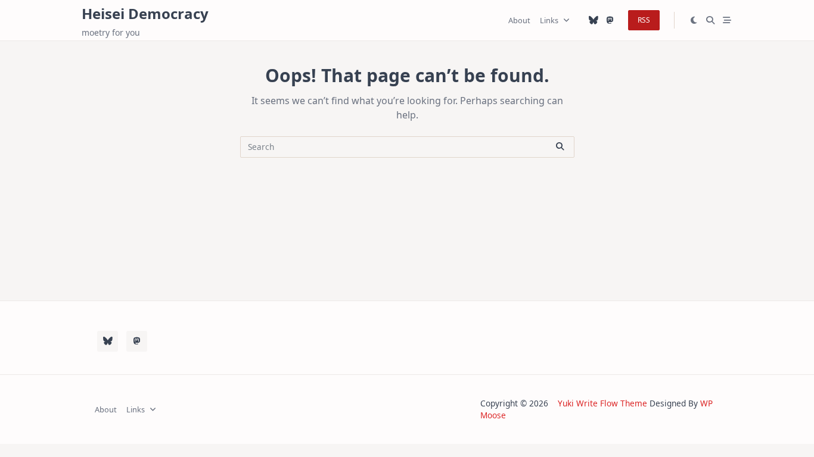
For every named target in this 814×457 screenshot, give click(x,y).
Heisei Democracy (145, 13)
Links (549, 20)
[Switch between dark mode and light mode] (694, 20)
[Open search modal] (710, 20)
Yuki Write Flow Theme (602, 403)
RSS (644, 20)
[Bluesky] (593, 20)
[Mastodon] (610, 20)
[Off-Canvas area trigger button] (727, 20)
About (519, 20)
